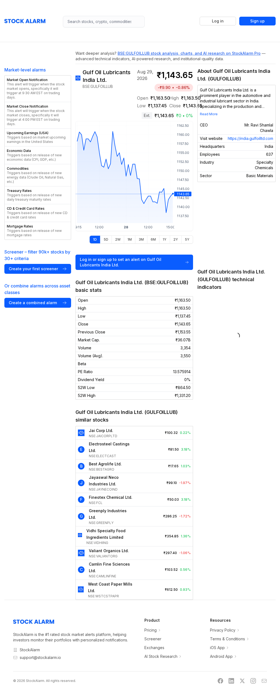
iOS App (217, 647)
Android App (221, 656)
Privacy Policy (222, 630)
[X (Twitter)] (242, 681)
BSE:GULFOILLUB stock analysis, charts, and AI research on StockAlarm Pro (189, 53)
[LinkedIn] (231, 681)
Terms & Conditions (227, 638)
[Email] (264, 681)
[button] (38, 89)
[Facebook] (220, 681)
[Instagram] (253, 681)
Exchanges (154, 647)
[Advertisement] (236, 225)
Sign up (257, 21)
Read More (209, 114)
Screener (152, 638)
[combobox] (104, 21)
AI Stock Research (160, 656)
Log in (218, 21)
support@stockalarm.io (40, 657)
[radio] (95, 239)
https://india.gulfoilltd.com (250, 138)
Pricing (150, 630)
